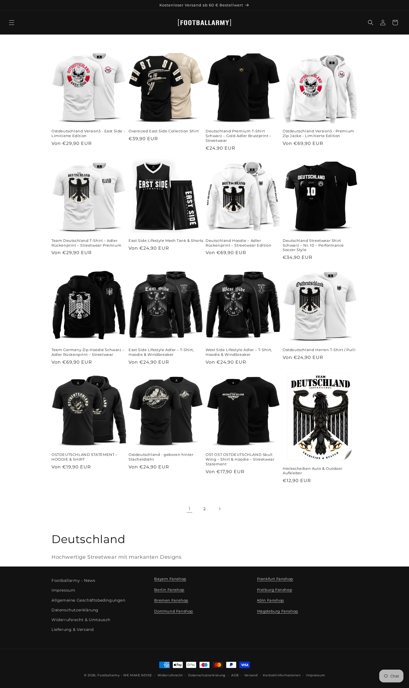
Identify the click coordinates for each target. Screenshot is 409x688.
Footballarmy (108, 675)
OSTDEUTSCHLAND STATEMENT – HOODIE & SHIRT (84, 456)
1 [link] (190, 508)
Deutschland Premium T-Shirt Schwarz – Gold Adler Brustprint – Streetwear (239, 136)
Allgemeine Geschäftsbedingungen (88, 600)
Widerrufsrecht (170, 675)
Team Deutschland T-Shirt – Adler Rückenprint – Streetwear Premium (86, 242)
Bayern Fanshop (170, 579)
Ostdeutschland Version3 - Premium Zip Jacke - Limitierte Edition (318, 133)
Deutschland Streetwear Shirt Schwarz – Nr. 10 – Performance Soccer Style (313, 245)
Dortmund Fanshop (173, 611)
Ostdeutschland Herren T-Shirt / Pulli (319, 349)
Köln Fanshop (270, 600)
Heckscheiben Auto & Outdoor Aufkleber (312, 470)
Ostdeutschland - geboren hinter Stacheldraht (161, 456)
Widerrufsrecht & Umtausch (80, 619)
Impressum (63, 590)
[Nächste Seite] (219, 509)
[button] (12, 22)
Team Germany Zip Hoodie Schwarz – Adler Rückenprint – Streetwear (88, 352)
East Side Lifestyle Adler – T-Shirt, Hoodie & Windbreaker (161, 352)
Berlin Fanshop (169, 589)
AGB (235, 675)
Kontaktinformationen (281, 675)
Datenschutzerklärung (74, 609)
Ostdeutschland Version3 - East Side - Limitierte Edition (88, 133)
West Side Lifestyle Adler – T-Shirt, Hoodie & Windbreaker (239, 352)
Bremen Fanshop (171, 600)
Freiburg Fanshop (274, 589)
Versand (251, 675)
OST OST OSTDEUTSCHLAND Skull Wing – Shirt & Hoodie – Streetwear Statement (240, 459)
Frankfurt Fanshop (275, 579)
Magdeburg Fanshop (277, 611)
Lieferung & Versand (72, 629)
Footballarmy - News (73, 580)
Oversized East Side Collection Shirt (164, 131)
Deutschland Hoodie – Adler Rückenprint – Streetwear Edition (238, 242)
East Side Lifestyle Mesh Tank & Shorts (166, 240)
